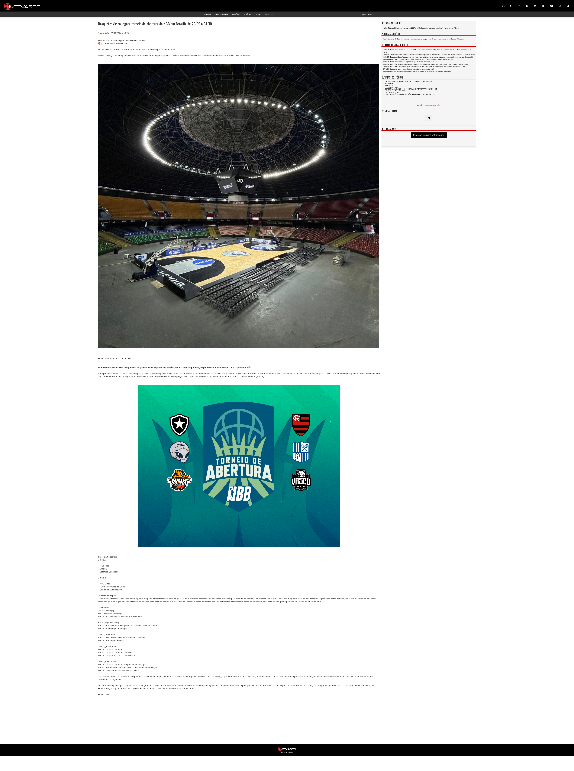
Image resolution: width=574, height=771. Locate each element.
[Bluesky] (552, 6)
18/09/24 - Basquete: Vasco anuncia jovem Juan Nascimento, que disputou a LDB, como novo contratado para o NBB (425, 64)
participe (420, 105)
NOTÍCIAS (247, 14)
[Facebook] (527, 6)
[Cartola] (511, 6)
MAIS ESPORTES (221, 14)
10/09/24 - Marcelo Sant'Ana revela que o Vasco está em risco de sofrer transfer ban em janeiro (417, 71)
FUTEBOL (207, 14)
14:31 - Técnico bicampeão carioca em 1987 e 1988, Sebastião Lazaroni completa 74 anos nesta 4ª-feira (420, 28)
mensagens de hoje (432, 105)
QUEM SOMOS (366, 14)
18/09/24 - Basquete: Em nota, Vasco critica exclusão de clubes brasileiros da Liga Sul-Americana (418, 59)
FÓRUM (258, 14)
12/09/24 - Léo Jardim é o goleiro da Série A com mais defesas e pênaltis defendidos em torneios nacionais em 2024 (424, 66)
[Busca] (568, 6)
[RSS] (560, 6)
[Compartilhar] (428, 118)
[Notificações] (503, 6)
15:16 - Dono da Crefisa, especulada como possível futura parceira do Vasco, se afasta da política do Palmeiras (423, 39)
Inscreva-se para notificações (428, 135)
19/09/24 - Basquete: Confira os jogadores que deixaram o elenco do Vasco (410, 62)
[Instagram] (519, 6)
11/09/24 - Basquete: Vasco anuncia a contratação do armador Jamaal (408, 69)
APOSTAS (269, 14)
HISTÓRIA (236, 14)
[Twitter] (535, 6)
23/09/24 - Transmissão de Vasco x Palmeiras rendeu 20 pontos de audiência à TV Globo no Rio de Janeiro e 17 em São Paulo (429, 54)
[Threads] (543, 6)
